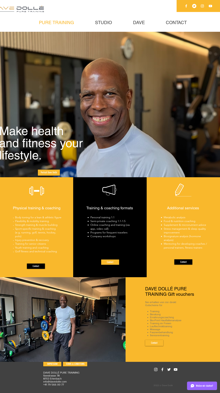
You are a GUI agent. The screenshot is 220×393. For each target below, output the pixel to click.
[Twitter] (194, 6)
